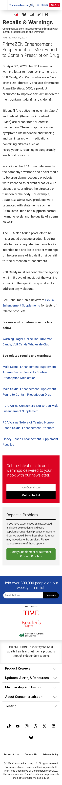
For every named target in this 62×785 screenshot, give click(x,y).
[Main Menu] (3, 5)
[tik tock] (9, 726)
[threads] (35, 726)
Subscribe (51, 595)
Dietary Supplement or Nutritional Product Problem (31, 554)
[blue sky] (31, 737)
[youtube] (18, 726)
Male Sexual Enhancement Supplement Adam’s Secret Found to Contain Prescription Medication (29, 372)
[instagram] (26, 726)
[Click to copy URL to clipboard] (39, 14)
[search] (38, 5)
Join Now (55, 5)
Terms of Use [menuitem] (11, 754)
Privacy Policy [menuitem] (50, 754)
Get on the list (31, 495)
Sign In (44, 5)
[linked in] (53, 726)
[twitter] (44, 726)
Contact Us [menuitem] (31, 754)
